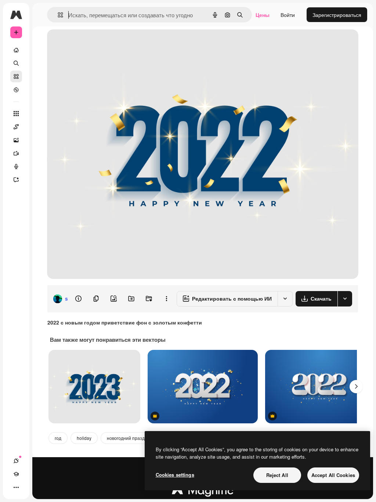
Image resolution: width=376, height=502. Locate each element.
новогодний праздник (129, 438)
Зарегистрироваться (336, 14)
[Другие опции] (166, 298)
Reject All (277, 474)
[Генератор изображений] (16, 140)
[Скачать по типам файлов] (344, 298)
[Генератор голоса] (16, 166)
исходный (96, 43)
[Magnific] (203, 492)
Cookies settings (175, 474)
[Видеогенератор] (16, 153)
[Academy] (16, 474)
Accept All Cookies (333, 474)
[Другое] (16, 487)
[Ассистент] (16, 180)
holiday (84, 438)
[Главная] (16, 50)
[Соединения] (16, 461)
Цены (263, 14)
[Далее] (356, 386)
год (58, 438)
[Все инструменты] (16, 113)
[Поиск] (16, 63)
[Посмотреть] (16, 90)
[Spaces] (16, 127)
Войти (288, 14)
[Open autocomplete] (57, 15)
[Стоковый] (16, 76)
